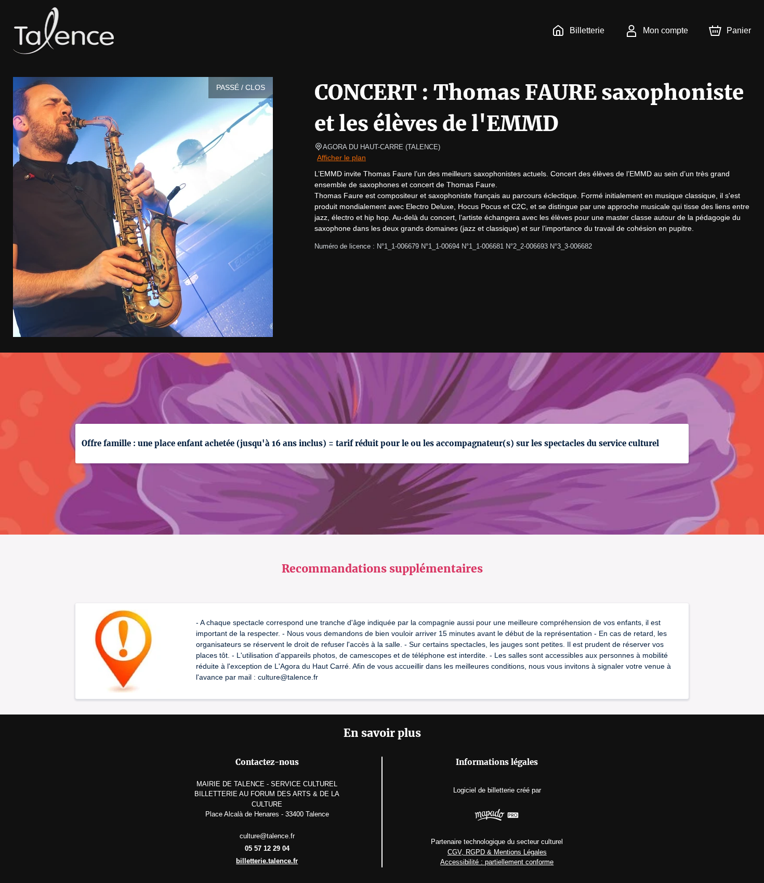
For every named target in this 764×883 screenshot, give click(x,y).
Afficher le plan (341, 157)
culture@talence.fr (267, 836)
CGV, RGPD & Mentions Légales (497, 852)
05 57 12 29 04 (267, 848)
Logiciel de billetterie (484, 790)
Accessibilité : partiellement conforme (497, 862)
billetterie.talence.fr (267, 861)
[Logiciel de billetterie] (497, 816)
